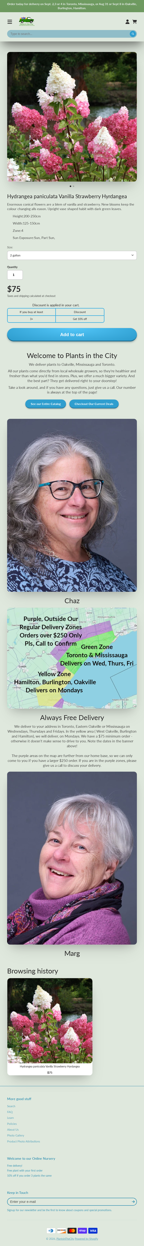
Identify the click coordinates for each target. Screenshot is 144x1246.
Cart (134, 22)
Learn (10, 1117)
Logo (27, 21)
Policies (12, 1123)
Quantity (12, 267)
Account (127, 22)
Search (11, 1106)
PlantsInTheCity (65, 1238)
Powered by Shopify (86, 1238)
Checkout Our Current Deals (94, 404)
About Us (13, 1129)
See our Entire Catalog (46, 404)
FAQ (10, 1112)
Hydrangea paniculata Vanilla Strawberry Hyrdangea (50, 1026)
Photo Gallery (15, 1135)
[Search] (133, 34)
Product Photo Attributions (23, 1141)
